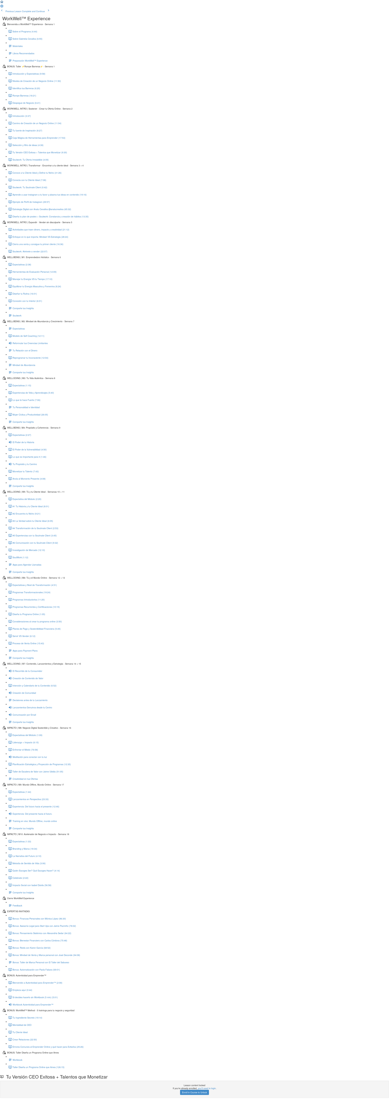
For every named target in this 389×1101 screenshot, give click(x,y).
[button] (2, 2)
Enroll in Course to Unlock (194, 1092)
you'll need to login (207, 1088)
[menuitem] (2, 7)
